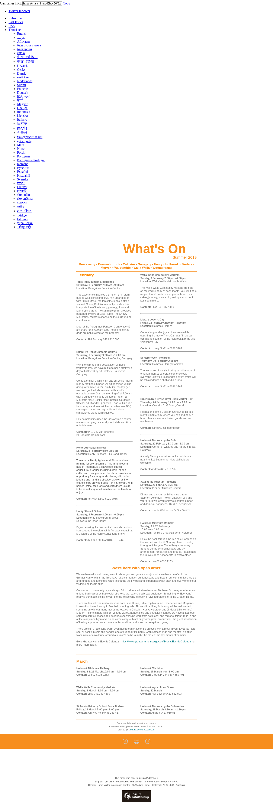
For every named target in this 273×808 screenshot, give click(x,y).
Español (22, 171)
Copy (66, 3)
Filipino (22, 219)
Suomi (21, 85)
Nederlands (24, 81)
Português (23, 156)
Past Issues (16, 22)
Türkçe (22, 215)
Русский (23, 168)
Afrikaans (23, 41)
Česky (21, 69)
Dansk (21, 73)
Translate (15, 30)
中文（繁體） (27, 61)
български (24, 49)
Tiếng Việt (24, 227)
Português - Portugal (31, 160)
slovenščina (25, 198)
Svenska (22, 179)
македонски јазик (29, 137)
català (21, 53)
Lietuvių (22, 187)
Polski (21, 152)
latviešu (22, 191)
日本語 (22, 123)
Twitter (19, 11)
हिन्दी (20, 100)
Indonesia (23, 112)
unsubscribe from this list (129, 781)
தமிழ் (20, 206)
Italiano (22, 119)
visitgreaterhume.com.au (142, 729)
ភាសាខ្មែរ (23, 128)
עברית (21, 183)
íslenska (22, 115)
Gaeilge (22, 108)
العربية (21, 37)
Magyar (22, 104)
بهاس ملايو (24, 141)
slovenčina (24, 194)
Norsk (21, 148)
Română (22, 164)
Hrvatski (23, 66)
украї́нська (25, 223)
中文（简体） (27, 57)
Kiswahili (23, 175)
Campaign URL (11, 3)
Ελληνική (23, 96)
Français (22, 89)
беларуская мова (29, 45)
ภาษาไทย (24, 211)
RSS (12, 26)
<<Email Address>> (148, 778)
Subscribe (15, 18)
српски (22, 202)
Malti (20, 145)
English (22, 33)
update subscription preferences (161, 781)
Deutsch (22, 92)
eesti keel (23, 77)
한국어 (22, 132)
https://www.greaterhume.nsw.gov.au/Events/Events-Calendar (156, 641)
